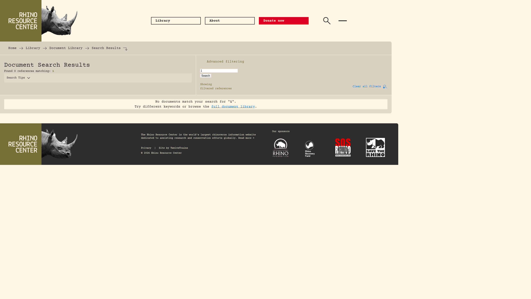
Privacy (146, 148)
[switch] (202, 62)
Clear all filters (367, 86)
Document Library (66, 48)
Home (12, 48)
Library (33, 48)
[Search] (327, 21)
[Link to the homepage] (41, 21)
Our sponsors (281, 131)
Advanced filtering (225, 62)
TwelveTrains (179, 148)
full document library (233, 107)
